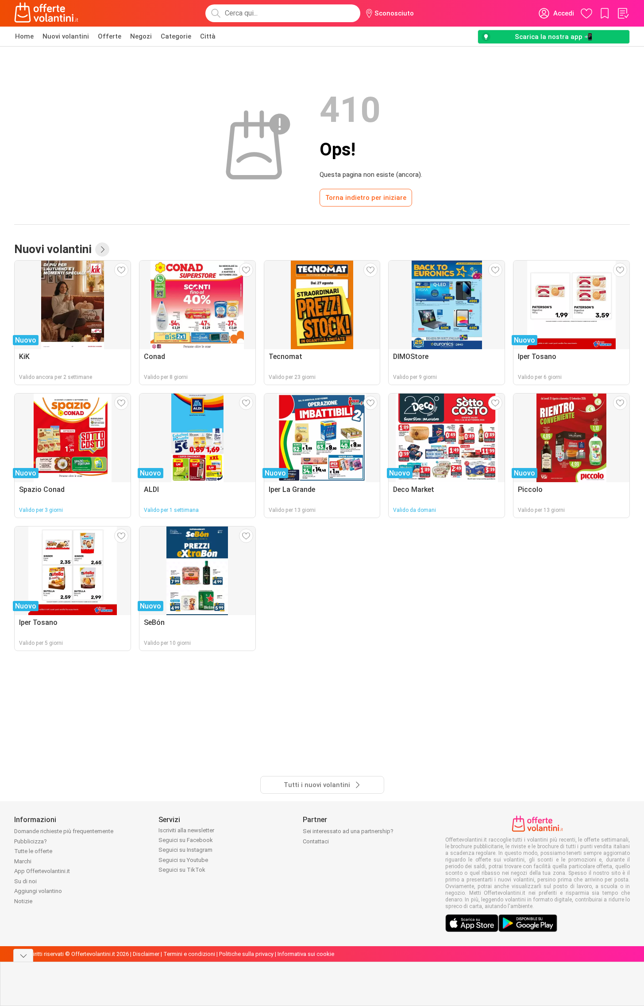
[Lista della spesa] (623, 13)
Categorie (176, 36)
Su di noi (25, 881)
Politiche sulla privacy (246, 954)
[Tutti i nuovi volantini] (102, 249)
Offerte (109, 36)
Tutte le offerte (33, 851)
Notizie (23, 901)
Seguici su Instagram (185, 849)
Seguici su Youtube (183, 860)
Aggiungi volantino (38, 891)
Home (24, 36)
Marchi (22, 861)
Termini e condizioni (189, 954)
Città (208, 36)
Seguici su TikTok (181, 869)
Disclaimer (146, 954)
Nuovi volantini (65, 36)
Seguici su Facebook (185, 840)
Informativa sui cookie (306, 954)
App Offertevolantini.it (42, 871)
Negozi (141, 36)
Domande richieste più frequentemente (63, 831)
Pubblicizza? (30, 841)
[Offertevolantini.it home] (46, 13)
